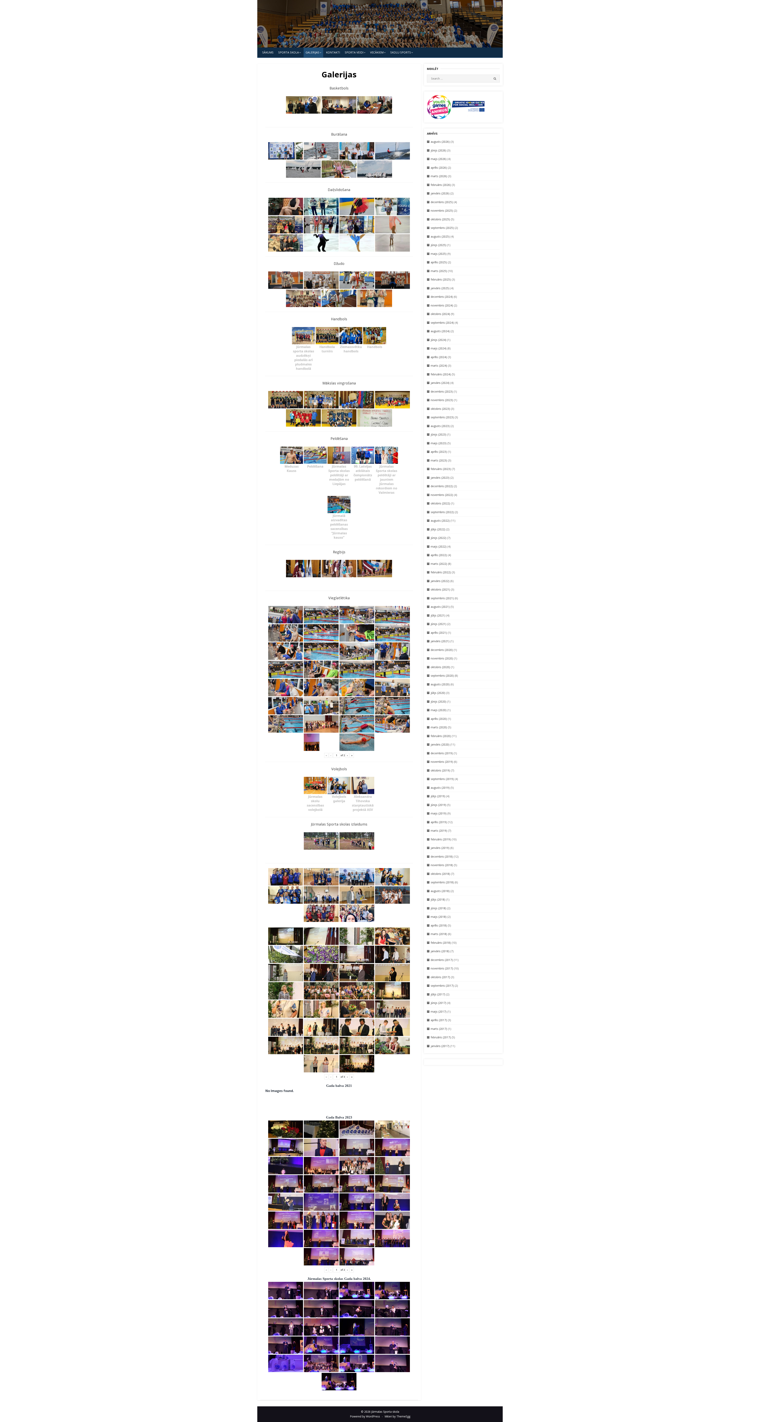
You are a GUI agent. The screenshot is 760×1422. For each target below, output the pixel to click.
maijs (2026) (438, 159)
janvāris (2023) (440, 477)
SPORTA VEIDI (354, 52)
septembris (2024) (442, 322)
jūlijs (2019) (438, 796)
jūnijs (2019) (438, 805)
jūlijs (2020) (438, 693)
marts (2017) (439, 1029)
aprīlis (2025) (439, 262)
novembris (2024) (442, 305)
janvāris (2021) (440, 641)
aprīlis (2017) (439, 1020)
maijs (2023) (438, 443)
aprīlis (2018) (439, 925)
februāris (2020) (441, 736)
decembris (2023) (442, 391)
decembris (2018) (442, 856)
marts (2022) (439, 564)
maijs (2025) (438, 254)
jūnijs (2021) (438, 624)
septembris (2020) (442, 675)
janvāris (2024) (440, 383)
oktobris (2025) (440, 219)
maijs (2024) (438, 348)
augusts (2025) (440, 236)
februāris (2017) (441, 1037)
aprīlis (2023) (439, 452)
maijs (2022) (438, 546)
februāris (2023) (441, 469)
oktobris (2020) (440, 667)
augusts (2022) (440, 520)
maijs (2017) (438, 1011)
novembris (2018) (442, 865)
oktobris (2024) (440, 314)
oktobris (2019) (440, 770)
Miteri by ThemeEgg (397, 1416)
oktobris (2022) (440, 503)
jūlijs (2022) (438, 529)
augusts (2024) (440, 331)
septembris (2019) (442, 779)
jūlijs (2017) (438, 994)
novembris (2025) (442, 210)
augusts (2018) (440, 891)
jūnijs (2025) (438, 245)
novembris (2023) (442, 400)
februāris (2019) (441, 839)
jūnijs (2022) (438, 538)
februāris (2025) (441, 279)
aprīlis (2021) (439, 632)
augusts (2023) (440, 426)
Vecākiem (377, 52)
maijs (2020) (438, 710)
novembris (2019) (442, 762)
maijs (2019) (438, 813)
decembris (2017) (442, 960)
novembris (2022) (442, 495)
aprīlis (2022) (439, 555)
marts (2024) (439, 365)
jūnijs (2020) (438, 701)
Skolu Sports (400, 52)
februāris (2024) (441, 374)
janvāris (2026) (440, 193)
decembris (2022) (442, 486)
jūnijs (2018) (438, 908)
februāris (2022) (441, 572)
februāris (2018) (441, 943)
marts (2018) (439, 934)
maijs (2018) (438, 917)
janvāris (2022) (440, 581)
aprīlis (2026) (439, 167)
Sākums (268, 52)
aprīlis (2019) (439, 822)
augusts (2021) (440, 607)
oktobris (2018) (440, 874)
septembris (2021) (442, 598)
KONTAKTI (333, 52)
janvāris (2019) (440, 848)
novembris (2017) (442, 968)
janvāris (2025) (440, 288)
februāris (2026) (441, 185)
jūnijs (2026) (438, 150)
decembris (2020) (442, 650)
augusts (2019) (440, 787)
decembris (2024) (442, 297)
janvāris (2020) (440, 744)
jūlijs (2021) (438, 615)
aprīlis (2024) (439, 357)
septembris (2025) (442, 228)
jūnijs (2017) (438, 1003)
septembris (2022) (442, 512)
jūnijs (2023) (438, 434)
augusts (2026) (440, 142)
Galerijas (312, 52)
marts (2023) (439, 460)
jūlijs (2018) (438, 899)
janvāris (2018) (440, 951)
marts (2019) (439, 830)
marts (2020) (439, 727)
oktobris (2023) (440, 409)
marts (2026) (439, 176)
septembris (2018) (442, 882)
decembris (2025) (442, 202)
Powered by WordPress (365, 1416)
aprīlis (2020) (439, 719)
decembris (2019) (442, 753)
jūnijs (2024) (438, 340)
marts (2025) (439, 271)
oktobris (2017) (440, 977)
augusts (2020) (440, 684)
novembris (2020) (442, 658)
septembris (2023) (442, 417)
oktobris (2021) (440, 589)
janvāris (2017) (440, 1046)
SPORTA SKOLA (288, 52)
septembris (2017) (442, 985)
